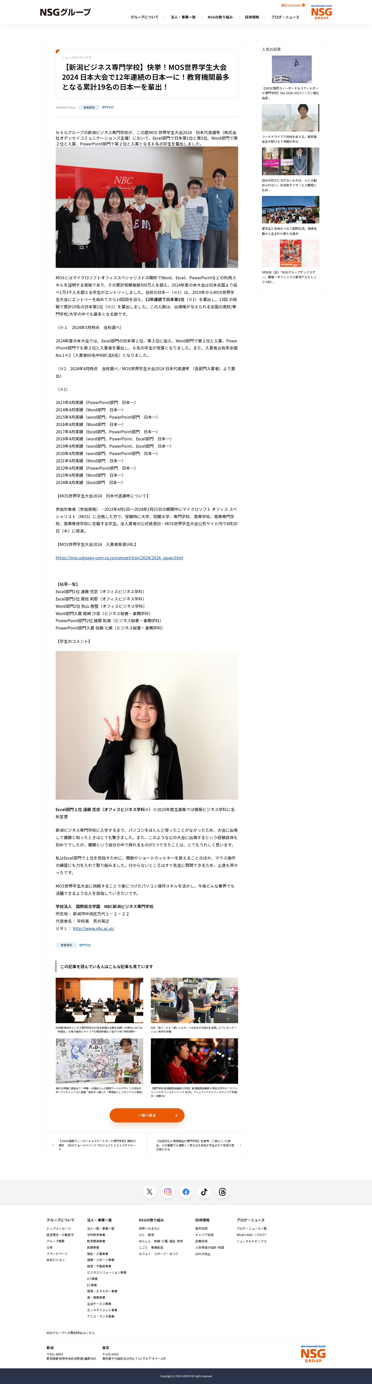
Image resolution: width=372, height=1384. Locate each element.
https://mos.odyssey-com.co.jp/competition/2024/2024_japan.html (119, 558)
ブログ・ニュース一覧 (252, 1228)
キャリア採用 (204, 1235)
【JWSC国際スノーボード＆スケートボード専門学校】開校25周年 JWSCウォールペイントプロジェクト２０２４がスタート (97, 1145)
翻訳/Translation (291, 5)
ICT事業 (92, 1279)
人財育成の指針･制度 (209, 1247)
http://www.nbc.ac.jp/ (93, 928)
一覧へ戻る (147, 1115)
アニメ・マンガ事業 (100, 1316)
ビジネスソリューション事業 (107, 1272)
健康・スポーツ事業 (100, 1260)
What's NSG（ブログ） (252, 1235)
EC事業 (92, 1285)
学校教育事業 (96, 1235)
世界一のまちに (149, 1228)
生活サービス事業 (99, 1304)
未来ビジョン (56, 1260)
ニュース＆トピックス (252, 1241)
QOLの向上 (203, 1254)
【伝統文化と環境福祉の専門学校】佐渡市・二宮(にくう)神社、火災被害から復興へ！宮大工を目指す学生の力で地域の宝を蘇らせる (195, 1145)
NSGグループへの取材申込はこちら (71, 1332)
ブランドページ (57, 1254)
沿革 (50, 1247)
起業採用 (201, 1241)
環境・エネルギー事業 (102, 1291)
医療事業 (93, 1247)
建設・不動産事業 (99, 1266)
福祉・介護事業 (97, 1254)
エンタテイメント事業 (102, 1310)
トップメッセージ (59, 1228)
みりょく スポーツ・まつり (158, 1254)
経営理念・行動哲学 (60, 1235)
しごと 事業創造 (151, 1247)
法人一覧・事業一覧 (100, 1228)
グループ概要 (56, 1241)
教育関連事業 (96, 1241)
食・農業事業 (96, 1297)
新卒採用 (201, 1228)
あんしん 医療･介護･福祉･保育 (161, 1241)
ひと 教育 (146, 1235)
